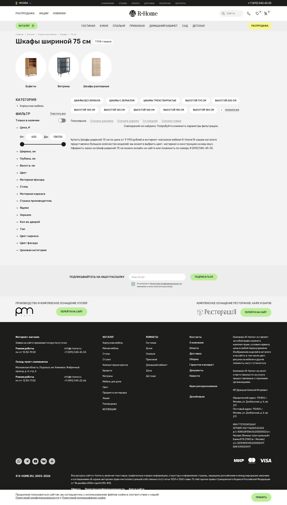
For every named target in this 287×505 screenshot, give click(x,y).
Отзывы (123, 3)
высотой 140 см (84, 110)
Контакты (180, 3)
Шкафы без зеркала (87, 100)
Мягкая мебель (111, 348)
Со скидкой (150, 121)
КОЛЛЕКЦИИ (109, 409)
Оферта (76, 489)
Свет (105, 387)
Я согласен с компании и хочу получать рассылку (159, 285)
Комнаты (152, 337)
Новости (195, 376)
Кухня (104, 25)
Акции (43, 13)
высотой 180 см (203, 110)
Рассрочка (165, 3)
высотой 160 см (144, 110)
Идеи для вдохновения (203, 386)
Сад (185, 25)
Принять (261, 497)
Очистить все (58, 113)
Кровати (107, 370)
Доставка (149, 3)
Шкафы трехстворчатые (160, 100)
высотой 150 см (173, 110)
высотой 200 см (225, 100)
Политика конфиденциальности (105, 489)
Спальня (119, 25)
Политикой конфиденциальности (166, 284)
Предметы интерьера (115, 392)
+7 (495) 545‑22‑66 (75, 380)
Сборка (194, 359)
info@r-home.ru (72, 348)
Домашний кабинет (163, 25)
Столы (106, 353)
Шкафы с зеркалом (122, 100)
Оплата (136, 3)
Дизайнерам (197, 396)
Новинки (59, 13)
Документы (196, 370)
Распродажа (25, 13)
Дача (149, 370)
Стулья (107, 359)
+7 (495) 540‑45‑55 (259, 3)
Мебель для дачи (112, 381)
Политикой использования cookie (83, 497)
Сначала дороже (128, 121)
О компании (107, 3)
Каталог (108, 337)
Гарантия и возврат (202, 364)
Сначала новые (171, 121)
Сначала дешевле (101, 121)
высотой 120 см (114, 110)
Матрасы (108, 376)
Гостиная (88, 25)
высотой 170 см (195, 100)
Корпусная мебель (113, 342)
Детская (198, 25)
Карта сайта (136, 489)
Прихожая (137, 25)
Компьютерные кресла (115, 365)
